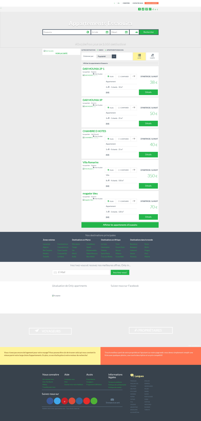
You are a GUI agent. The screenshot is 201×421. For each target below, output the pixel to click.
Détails (148, 92)
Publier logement (151, 3)
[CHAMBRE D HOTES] (90, 137)
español (147, 383)
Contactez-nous (69, 379)
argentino (134, 407)
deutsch (133, 388)
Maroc (101, 50)
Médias (44, 384)
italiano (133, 386)
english (147, 381)
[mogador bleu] (88, 200)
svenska (133, 394)
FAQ (65, 382)
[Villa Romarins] (88, 168)
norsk (132, 396)
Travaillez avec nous (48, 387)
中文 (131, 402)
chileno (133, 404)
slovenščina (134, 412)
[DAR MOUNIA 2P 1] (90, 75)
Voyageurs (89, 382)
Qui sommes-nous (48, 379)
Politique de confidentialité (117, 385)
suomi (146, 394)
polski (146, 388)
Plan (111, 76)
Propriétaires (90, 379)
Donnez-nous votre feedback (73, 384)
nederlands (148, 386)
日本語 (146, 399)
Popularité (102, 56)
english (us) (134, 383)
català (132, 399)
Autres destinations (88, 50)
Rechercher (149, 32)
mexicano (147, 404)
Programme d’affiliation (94, 384)
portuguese (148, 396)
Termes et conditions (115, 382)
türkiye (147, 409)
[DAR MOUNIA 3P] (89, 106)
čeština (147, 402)
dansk (146, 391)
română (147, 407)
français (133, 381)
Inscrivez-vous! (120, 272)
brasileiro (134, 409)
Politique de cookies (114, 387)
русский (133, 391)
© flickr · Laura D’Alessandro (194, 345)
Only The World (47, 382)
